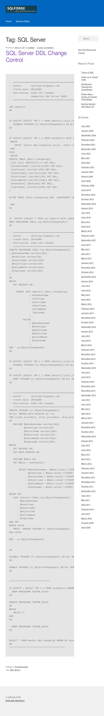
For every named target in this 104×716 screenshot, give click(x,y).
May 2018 (85, 222)
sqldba (31, 47)
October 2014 (87, 363)
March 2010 (86, 518)
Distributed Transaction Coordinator (86, 87)
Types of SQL (87, 72)
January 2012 (87, 472)
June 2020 (86, 180)
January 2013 (87, 422)
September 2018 (88, 203)
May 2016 (85, 294)
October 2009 (87, 522)
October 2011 (87, 486)
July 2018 (85, 212)
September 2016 (88, 276)
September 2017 (88, 240)
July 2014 (85, 372)
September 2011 (88, 491)
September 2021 (88, 149)
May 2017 (85, 249)
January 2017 (87, 263)
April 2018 (85, 226)
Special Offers (23, 21)
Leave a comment (45, 47)
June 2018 (86, 217)
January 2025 (87, 130)
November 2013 (88, 390)
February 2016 (87, 308)
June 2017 (86, 244)
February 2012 (87, 468)
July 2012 (85, 445)
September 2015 (88, 326)
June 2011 (86, 495)
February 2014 (87, 381)
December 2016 (88, 267)
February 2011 (87, 509)
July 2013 (85, 399)
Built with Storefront (15, 700)
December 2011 (88, 477)
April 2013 (85, 413)
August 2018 (87, 208)
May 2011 (85, 500)
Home (9, 21)
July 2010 (85, 513)
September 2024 (88, 135)
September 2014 (88, 367)
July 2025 (85, 126)
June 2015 (86, 340)
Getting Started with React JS (88, 105)
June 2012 (86, 450)
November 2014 (88, 358)
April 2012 (85, 459)
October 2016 (87, 272)
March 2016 (86, 304)
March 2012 (86, 463)
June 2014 (86, 377)
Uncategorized (21, 666)
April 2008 (85, 527)
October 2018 (87, 199)
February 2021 (87, 167)
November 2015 (88, 317)
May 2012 (85, 454)
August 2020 (87, 176)
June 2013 (86, 404)
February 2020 (87, 185)
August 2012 (87, 440)
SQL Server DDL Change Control (36, 56)
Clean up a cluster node (89, 78)
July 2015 (85, 336)
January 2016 (87, 313)
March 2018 (86, 231)
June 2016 (86, 290)
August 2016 (87, 281)
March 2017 (86, 258)
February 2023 (87, 139)
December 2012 (88, 427)
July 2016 (85, 285)
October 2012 (87, 431)
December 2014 (88, 354)
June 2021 (86, 153)
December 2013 (88, 386)
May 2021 (85, 158)
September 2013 (88, 395)
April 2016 (85, 299)
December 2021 (88, 144)
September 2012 (88, 436)
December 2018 (88, 194)
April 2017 (85, 254)
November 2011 (88, 481)
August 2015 (87, 331)
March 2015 (86, 345)
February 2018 (87, 235)
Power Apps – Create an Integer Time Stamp (89, 97)
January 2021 (87, 171)
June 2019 (86, 190)
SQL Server (15, 670)
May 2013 (85, 409)
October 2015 (87, 322)
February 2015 (87, 349)
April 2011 (85, 504)
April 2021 (85, 162)
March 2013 (86, 418)
